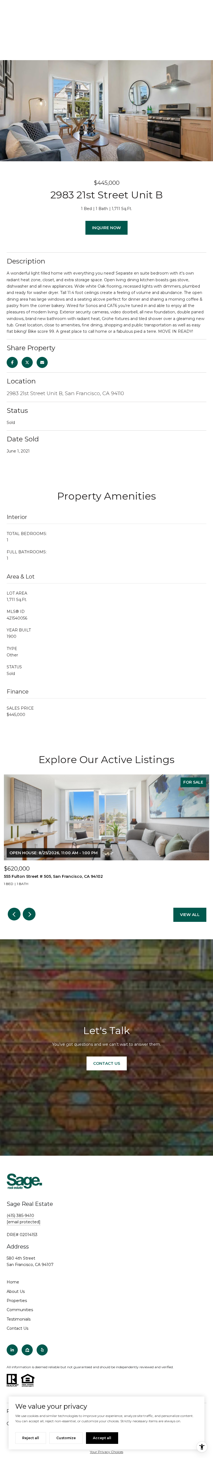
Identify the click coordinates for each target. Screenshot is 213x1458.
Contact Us (17, 1328)
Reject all (30, 1438)
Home (13, 1282)
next (29, 914)
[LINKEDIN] (12, 1349)
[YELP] (42, 1349)
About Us (16, 1291)
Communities (20, 1309)
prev (14, 914)
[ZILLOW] (27, 1349)
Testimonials (19, 1319)
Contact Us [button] (106, 1063)
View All (190, 914)
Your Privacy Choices (106, 1452)
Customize (66, 1438)
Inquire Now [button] (106, 227)
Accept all (102, 1438)
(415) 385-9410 (20, 1215)
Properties (17, 1300)
